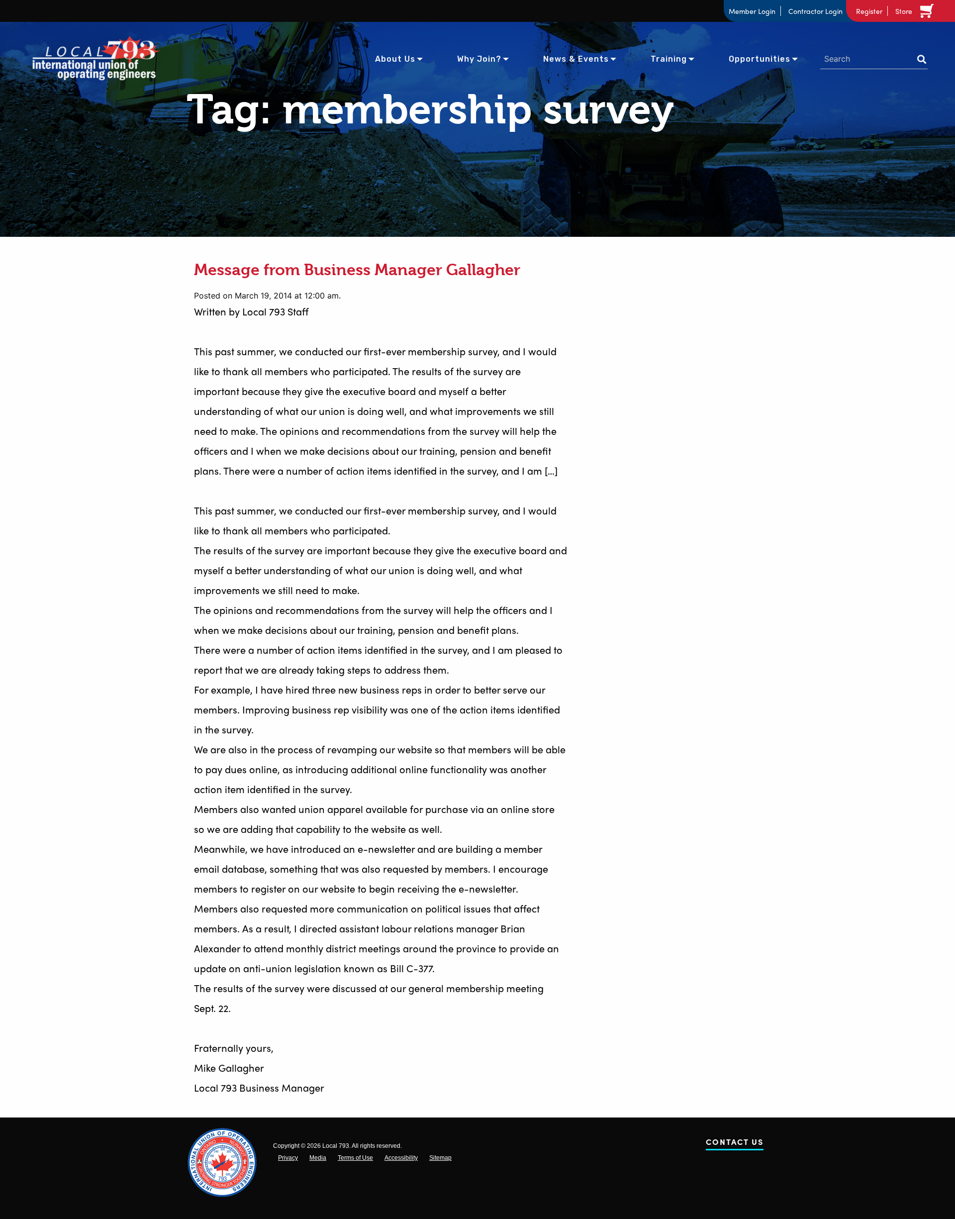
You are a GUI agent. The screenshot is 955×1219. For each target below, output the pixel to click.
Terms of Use (355, 1157)
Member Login (752, 11)
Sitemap (440, 1157)
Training (669, 59)
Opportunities (759, 59)
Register (869, 11)
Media (317, 1157)
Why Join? (479, 59)
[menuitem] (395, 58)
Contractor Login (815, 11)
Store (903, 11)
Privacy (288, 1157)
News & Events (576, 59)
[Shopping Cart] (929, 10)
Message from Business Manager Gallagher (357, 270)
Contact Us (735, 1143)
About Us (395, 59)
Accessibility (401, 1157)
